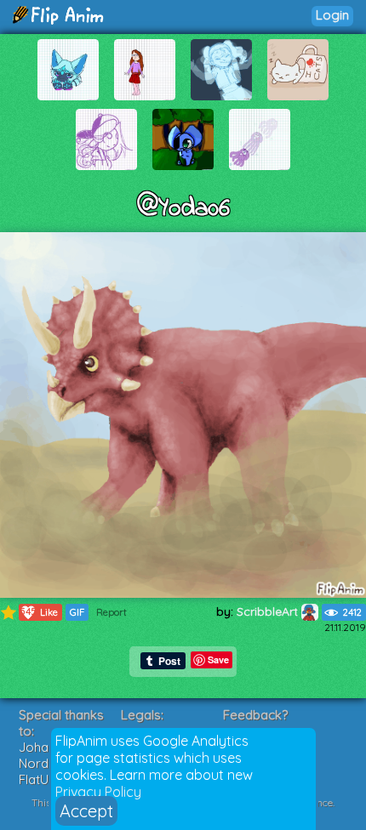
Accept (86, 810)
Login (332, 15)
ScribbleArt (269, 611)
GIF (77, 612)
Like (39, 611)
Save (218, 659)
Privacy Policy (98, 791)
